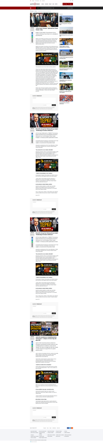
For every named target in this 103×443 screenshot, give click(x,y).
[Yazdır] (32, 40)
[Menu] (63, 4)
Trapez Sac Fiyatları (59, 431)
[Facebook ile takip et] (68, 428)
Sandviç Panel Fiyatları (51, 431)
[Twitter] (32, 34)
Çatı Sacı (66, 431)
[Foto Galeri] (72, 0)
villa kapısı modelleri (50, 432)
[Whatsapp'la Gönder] (32, 37)
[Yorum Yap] (32, 41)
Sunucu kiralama (50, 436)
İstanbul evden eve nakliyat (34, 436)
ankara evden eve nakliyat (34, 432)
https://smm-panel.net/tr (42, 431)
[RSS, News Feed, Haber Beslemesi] (72, 428)
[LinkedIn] (32, 35)
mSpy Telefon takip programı (42, 433)
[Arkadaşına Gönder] (32, 38)
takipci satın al (58, 436)
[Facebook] (32, 32)
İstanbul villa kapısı (67, 432)
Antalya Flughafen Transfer (43, 437)
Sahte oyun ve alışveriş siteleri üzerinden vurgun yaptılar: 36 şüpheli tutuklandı (49, 8)
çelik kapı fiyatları (58, 432)
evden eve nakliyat (33, 437)
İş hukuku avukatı (41, 436)
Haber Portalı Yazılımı (34, 441)
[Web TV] (70, 0)
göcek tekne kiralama (34, 431)
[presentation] (33, 8)
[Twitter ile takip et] (70, 428)
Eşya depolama (67, 436)
